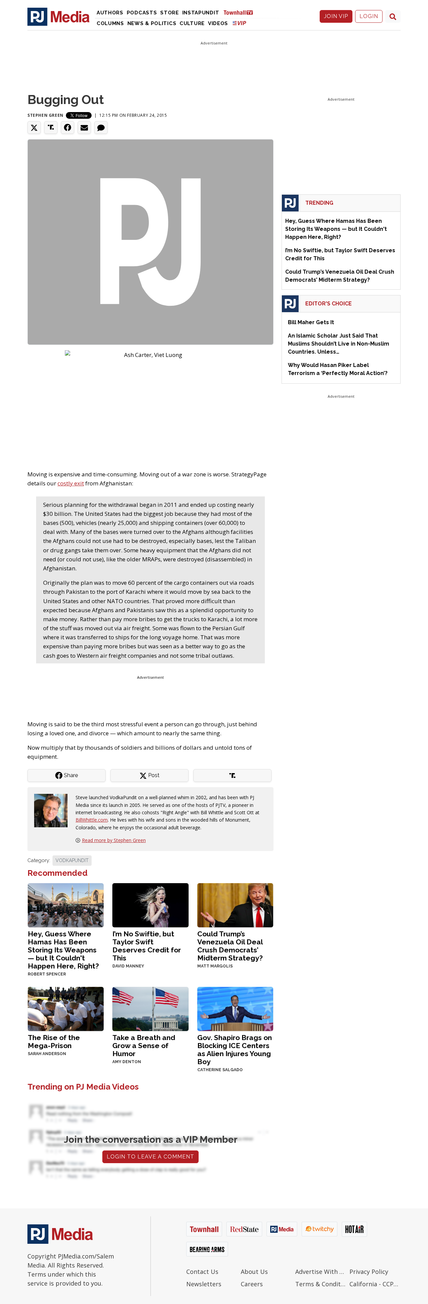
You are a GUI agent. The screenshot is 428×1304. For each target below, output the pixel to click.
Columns (110, 23)
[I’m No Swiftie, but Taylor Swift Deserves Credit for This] (150, 905)
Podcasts (142, 13)
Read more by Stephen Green (114, 840)
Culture (192, 23)
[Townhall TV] (240, 12)
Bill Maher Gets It (311, 322)
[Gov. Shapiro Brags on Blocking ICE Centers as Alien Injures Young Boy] (235, 1008)
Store (169, 13)
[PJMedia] (58, 16)
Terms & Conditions (320, 1284)
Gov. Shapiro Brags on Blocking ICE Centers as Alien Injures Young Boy (234, 1049)
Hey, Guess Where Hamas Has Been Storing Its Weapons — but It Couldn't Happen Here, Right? (63, 950)
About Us (254, 1272)
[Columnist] (53, 810)
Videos (218, 23)
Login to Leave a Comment (150, 1156)
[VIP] (239, 22)
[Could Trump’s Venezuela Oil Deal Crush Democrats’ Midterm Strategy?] (235, 905)
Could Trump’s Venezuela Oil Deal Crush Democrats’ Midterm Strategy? (230, 946)
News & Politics (152, 23)
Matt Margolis (215, 966)
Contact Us (202, 1272)
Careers (252, 1284)
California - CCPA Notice (375, 1284)
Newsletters (203, 1284)
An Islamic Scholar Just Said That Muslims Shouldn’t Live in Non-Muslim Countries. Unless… (338, 344)
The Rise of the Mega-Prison (54, 1041)
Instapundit (200, 13)
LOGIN (368, 16)
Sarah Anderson (47, 1053)
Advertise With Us (320, 1272)
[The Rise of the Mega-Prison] (66, 1008)
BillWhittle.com (92, 820)
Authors (110, 13)
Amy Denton (126, 1061)
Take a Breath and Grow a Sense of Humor (143, 1045)
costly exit (71, 483)
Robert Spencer (47, 974)
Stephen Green (45, 115)
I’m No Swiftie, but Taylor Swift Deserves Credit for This (146, 946)
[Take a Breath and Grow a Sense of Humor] (150, 1008)
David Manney (128, 966)
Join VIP (336, 16)
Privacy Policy (368, 1272)
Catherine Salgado (220, 1069)
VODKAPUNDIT (72, 860)
